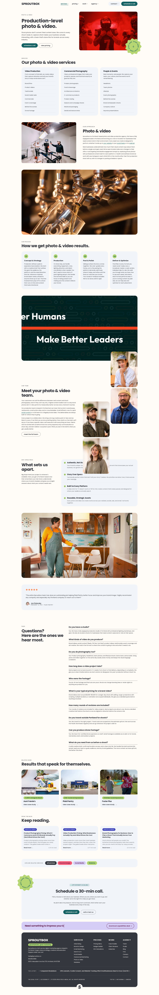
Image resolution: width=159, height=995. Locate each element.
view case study (30, 804)
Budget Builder (98, 946)
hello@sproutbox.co (34, 956)
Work (111, 940)
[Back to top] (79, 987)
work (84, 4)
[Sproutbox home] (31, 4)
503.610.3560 (32, 959)
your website (107, 143)
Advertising (77, 944)
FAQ (124, 952)
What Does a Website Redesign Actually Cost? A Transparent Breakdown (117, 971)
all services (51, 863)
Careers (125, 954)
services (64, 4)
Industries (112, 949)
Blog (124, 949)
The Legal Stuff (33, 979)
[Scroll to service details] (133, 46)
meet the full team (31, 434)
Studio (125, 946)
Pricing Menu (97, 944)
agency (94, 4)
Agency (127, 940)
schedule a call (129, 4)
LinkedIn (128, 979)
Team (125, 944)
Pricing (97, 940)
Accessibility (45, 979)
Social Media (79, 863)
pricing (74, 4)
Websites (92, 863)
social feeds (121, 143)
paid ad (132, 143)
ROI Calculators (98, 949)
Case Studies (113, 944)
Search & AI (77, 952)
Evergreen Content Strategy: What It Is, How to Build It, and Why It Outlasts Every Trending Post (57, 971)
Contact (125, 957)
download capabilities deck (119, 926)
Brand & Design (64, 863)
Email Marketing (79, 949)
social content (26, 412)
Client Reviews (113, 946)
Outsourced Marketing (81, 957)
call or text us (88, 912)
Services (78, 940)
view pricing (45, 45)
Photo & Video (78, 960)
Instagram (120, 979)
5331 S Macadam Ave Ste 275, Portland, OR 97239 (44, 961)
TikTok (112, 979)
